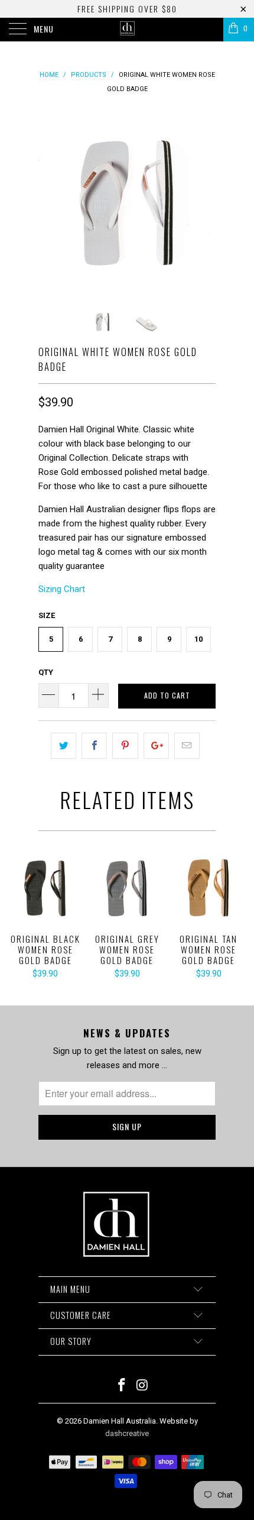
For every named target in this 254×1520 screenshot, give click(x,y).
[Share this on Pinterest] (125, 746)
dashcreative (127, 1433)
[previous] (49, 203)
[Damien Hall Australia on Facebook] (122, 1386)
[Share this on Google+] (156, 746)
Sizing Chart (61, 589)
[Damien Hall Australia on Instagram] (143, 1386)
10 (198, 639)
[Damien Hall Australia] (127, 29)
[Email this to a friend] (187, 746)
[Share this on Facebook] (94, 746)
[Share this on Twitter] (63, 746)
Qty (45, 672)
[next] (204, 203)
